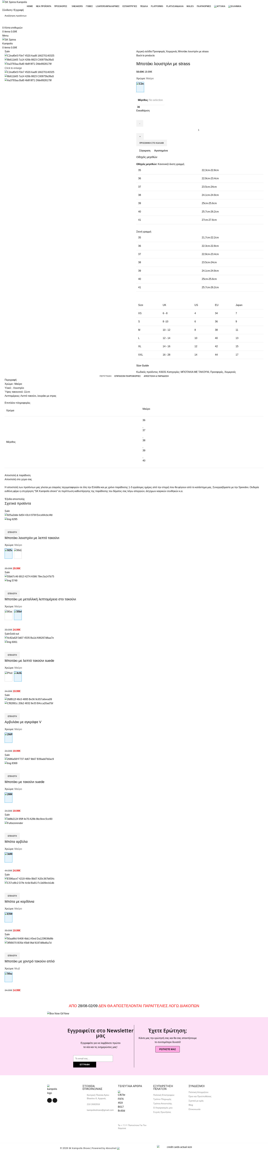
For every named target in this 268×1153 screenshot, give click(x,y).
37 (144, 430)
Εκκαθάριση (143, 110)
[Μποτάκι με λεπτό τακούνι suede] (8, 676)
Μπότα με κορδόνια (19, 901)
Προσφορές (159, 51)
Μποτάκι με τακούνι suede (24, 782)
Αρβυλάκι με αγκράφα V (23, 722)
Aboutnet (111, 1148)
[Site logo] (14, 2)
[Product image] (11, 519)
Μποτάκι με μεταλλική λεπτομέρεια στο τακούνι (40, 599)
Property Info (124, 1131)
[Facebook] (49, 1100)
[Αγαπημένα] (25, 525)
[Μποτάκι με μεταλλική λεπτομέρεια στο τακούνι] (8, 615)
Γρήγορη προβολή (17, 525)
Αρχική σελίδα (144, 51)
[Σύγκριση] (8, 525)
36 (144, 420)
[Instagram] (55, 1100)
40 (144, 460)
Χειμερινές (172, 51)
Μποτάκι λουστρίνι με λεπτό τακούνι (32, 538)
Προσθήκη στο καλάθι (151, 143)
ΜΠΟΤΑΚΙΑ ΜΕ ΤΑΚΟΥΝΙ (195, 372)
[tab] (105, 376)
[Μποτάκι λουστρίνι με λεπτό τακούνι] (18, 553)
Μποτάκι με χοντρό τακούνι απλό (30, 961)
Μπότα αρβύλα (16, 842)
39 (144, 450)
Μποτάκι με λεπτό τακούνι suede (29, 661)
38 (144, 440)
